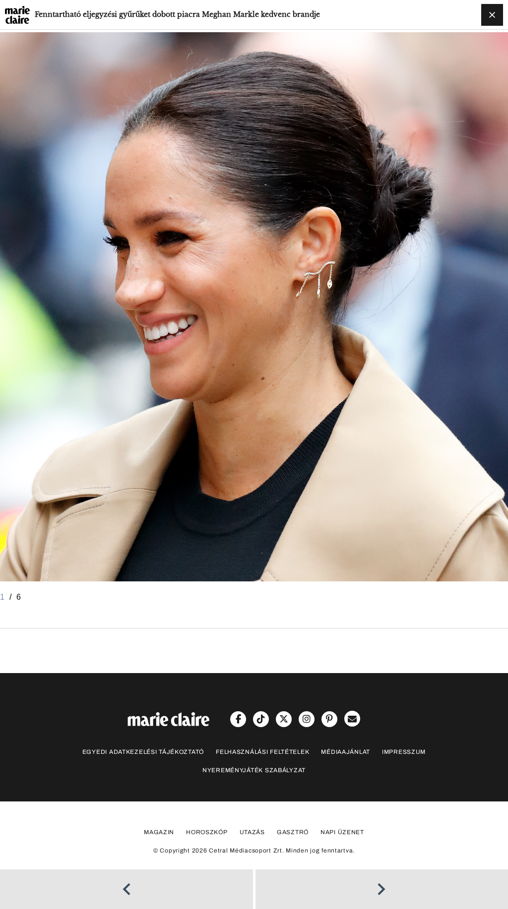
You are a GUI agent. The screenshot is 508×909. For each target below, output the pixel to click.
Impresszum (404, 751)
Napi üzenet (342, 832)
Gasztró (293, 832)
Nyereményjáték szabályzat (254, 770)
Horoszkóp (206, 832)
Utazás (252, 832)
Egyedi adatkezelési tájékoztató (143, 751)
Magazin (159, 832)
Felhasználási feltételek (262, 751)
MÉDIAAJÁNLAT (345, 751)
